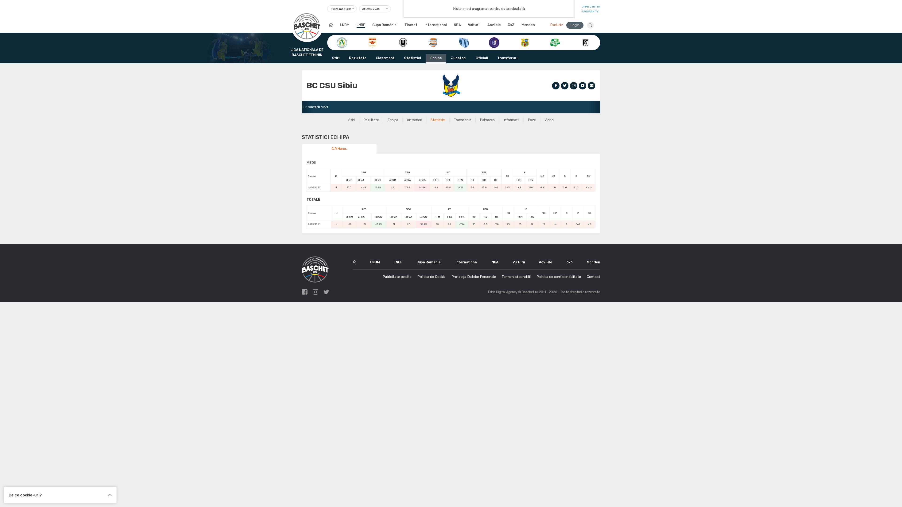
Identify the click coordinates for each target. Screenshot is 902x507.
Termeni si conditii (516, 277)
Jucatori (458, 58)
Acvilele (494, 25)
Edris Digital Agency (502, 292)
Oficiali (482, 58)
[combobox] (342, 8)
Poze (532, 120)
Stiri (336, 58)
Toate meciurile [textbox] (341, 9)
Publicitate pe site (397, 277)
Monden (528, 25)
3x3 (511, 25)
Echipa (393, 120)
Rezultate (357, 58)
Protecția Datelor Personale (473, 277)
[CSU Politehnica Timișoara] (494, 42)
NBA (457, 25)
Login (574, 25)
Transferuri (507, 58)
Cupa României (384, 25)
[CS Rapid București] (372, 42)
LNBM (345, 25)
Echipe (436, 58)
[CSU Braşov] (464, 42)
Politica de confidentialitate (559, 277)
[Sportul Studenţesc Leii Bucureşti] (585, 42)
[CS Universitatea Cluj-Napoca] (403, 42)
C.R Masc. (339, 149)
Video (549, 120)
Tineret (410, 25)
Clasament (385, 58)
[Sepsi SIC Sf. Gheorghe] (555, 42)
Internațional (435, 25)
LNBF (361, 25)
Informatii (511, 120)
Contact (593, 277)
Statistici (412, 58)
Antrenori (414, 120)
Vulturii (474, 25)
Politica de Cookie (431, 277)
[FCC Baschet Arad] (524, 42)
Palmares (487, 120)
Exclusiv (556, 25)
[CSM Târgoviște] (433, 42)
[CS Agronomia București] (342, 42)
